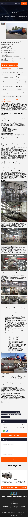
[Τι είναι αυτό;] (3, 431)
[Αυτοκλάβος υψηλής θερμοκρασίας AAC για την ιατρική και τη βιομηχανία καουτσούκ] (16, 31)
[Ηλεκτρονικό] (6, 431)
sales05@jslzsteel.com (7, 0)
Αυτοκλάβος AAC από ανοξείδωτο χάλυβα (10, 412)
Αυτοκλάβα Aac (13, 16)
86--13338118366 (23, 0)
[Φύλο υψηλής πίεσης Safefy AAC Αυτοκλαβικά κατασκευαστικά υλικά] (7, 475)
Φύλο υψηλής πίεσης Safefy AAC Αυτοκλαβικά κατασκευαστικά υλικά (7, 482)
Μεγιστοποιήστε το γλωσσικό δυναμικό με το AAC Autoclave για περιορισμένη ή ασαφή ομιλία (20, 482)
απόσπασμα (24, 3)
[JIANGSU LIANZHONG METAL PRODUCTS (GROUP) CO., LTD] (6, 3)
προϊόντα (7, 16)
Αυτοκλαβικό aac (5, 416)
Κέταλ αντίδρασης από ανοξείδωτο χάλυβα (11, 414)
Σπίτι (2, 16)
